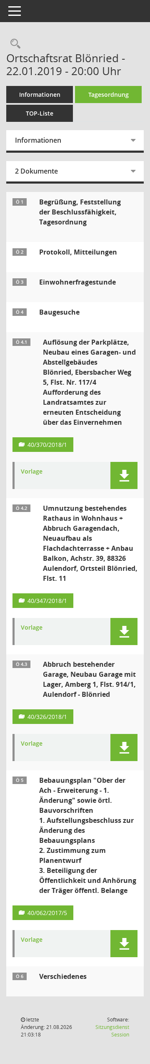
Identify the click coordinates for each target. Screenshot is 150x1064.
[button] (124, 475)
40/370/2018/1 (47, 445)
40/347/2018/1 (47, 601)
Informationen (39, 94)
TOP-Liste (39, 113)
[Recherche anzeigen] (13, 44)
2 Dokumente (36, 171)
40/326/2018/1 (47, 717)
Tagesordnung (108, 94)
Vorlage (31, 471)
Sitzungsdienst (112, 1031)
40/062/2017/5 (47, 913)
